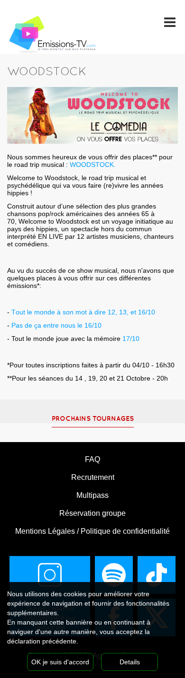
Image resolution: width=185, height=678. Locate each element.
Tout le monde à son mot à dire (59, 312)
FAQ (92, 459)
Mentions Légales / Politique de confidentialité (92, 531)
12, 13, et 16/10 (131, 312)
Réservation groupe (92, 513)
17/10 (73, 338)
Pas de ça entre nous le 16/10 (56, 325)
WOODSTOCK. (93, 164)
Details (130, 662)
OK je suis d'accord (60, 662)
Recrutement (92, 477)
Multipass (92, 495)
